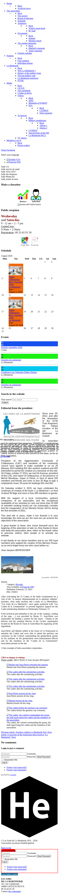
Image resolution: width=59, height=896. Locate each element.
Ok (1, 456)
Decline (6, 456)
